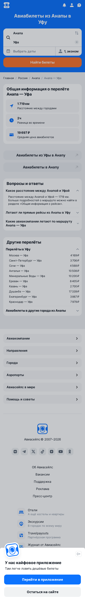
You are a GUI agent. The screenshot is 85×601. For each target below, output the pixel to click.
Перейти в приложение (42, 579)
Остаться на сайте (42, 592)
